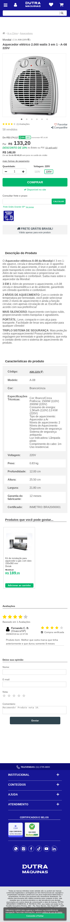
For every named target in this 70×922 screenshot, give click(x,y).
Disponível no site (36, 189)
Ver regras (30, 207)
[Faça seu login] (15, 5)
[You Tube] (46, 848)
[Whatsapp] (16, 848)
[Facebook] (31, 848)
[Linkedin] (54, 848)
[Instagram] (23, 848)
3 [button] (31, 119)
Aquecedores (26, 33)
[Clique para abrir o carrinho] (61, 5)
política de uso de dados (52, 912)
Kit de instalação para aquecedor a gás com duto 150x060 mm (18, 561)
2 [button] (26, 119)
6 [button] (47, 119)
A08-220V (23, 40)
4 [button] (37, 119)
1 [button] (21, 119)
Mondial (7, 39)
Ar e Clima (12, 33)
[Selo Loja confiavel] (16, 829)
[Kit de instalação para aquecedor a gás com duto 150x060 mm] (19, 554)
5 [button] (42, 119)
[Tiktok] (39, 848)
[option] (34, 85)
